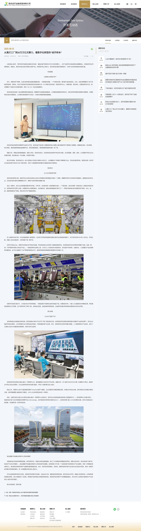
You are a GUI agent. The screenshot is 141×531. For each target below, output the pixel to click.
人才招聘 (67, 512)
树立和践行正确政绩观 (55, 520)
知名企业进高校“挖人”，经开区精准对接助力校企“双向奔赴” (24, 495)
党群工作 (106, 4)
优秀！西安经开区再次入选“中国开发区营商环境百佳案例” (23, 492)
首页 (12, 40)
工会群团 (52, 516)
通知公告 (134, 40)
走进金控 (74, 4)
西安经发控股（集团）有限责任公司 (89, 514)
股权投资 (42, 512)
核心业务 (95, 4)
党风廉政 (52, 514)
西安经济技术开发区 (85, 512)
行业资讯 (126, 40)
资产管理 (42, 516)
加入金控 (117, 4)
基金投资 (42, 514)
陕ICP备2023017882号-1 (57, 526)
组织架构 (23, 514)
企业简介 (23, 512)
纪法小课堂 (52, 518)
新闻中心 (85, 4)
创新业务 (42, 518)
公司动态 (117, 40)
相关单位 (83, 509)
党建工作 (52, 512)
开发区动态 (25, 40)
